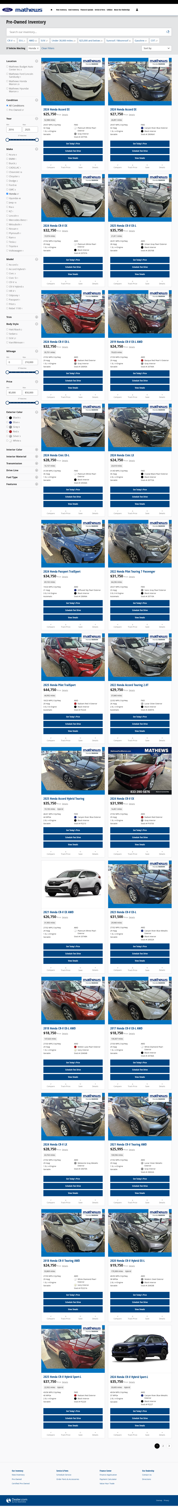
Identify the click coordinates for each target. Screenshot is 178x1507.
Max (24, 125)
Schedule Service (63, 1475)
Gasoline (141, 40)
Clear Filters (47, 48)
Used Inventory (73, 9)
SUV (44, 40)
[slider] (7, 140)
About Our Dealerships (122, 9)
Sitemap (159, 1500)
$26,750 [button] (55, 916)
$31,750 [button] (122, 576)
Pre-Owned (17, 1479)
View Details (73, 158)
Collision (109, 9)
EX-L (22, 40)
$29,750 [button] (122, 689)
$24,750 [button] (122, 346)
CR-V (11, 40)
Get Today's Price (73, 143)
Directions (146, 1479)
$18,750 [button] (55, 1032)
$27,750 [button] (122, 114)
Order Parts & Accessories (67, 1479)
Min (7, 125)
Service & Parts (100, 9)
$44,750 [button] (55, 689)
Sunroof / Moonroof (118, 40)
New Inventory (61, 9)
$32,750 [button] (55, 230)
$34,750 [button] (55, 576)
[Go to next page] (169, 1445)
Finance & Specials (87, 9)
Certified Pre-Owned (21, 1483)
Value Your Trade (107, 1483)
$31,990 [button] (122, 803)
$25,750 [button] (55, 114)
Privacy (166, 1500)
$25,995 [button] (122, 1149)
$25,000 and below (90, 40)
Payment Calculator (108, 1479)
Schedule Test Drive (73, 150)
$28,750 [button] (55, 460)
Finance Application (108, 1475)
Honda (32, 48)
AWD (33, 40)
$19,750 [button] (122, 1265)
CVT (154, 40)
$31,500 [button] (122, 916)
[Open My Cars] (136, 10)
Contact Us (147, 1475)
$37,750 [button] (55, 1381)
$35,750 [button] (122, 230)
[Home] (7, 10)
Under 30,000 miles (63, 40)
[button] (73, 120)
